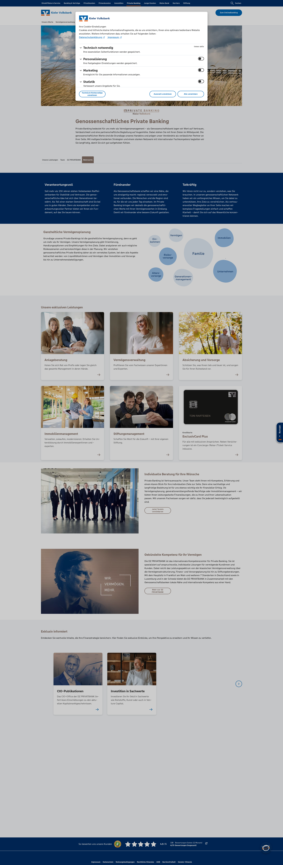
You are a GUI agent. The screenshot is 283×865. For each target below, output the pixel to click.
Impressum (113, 37)
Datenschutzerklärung (91, 37)
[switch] (201, 58)
